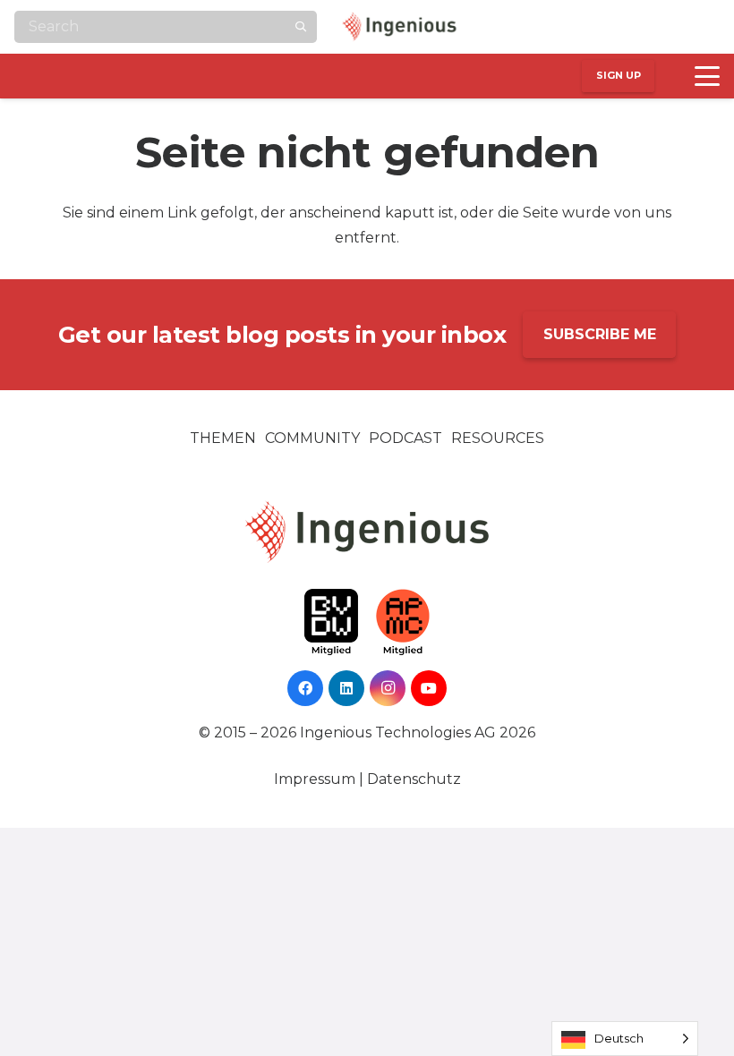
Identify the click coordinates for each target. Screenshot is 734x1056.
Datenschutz (414, 779)
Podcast (405, 438)
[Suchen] (301, 27)
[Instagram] (630, 27)
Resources (497, 438)
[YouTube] (666, 27)
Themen (223, 438)
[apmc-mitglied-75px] (403, 622)
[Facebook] (558, 27)
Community (312, 438)
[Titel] (702, 27)
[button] (707, 76)
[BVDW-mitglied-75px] (331, 622)
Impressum (314, 779)
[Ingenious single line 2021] (399, 26)
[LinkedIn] (594, 27)
